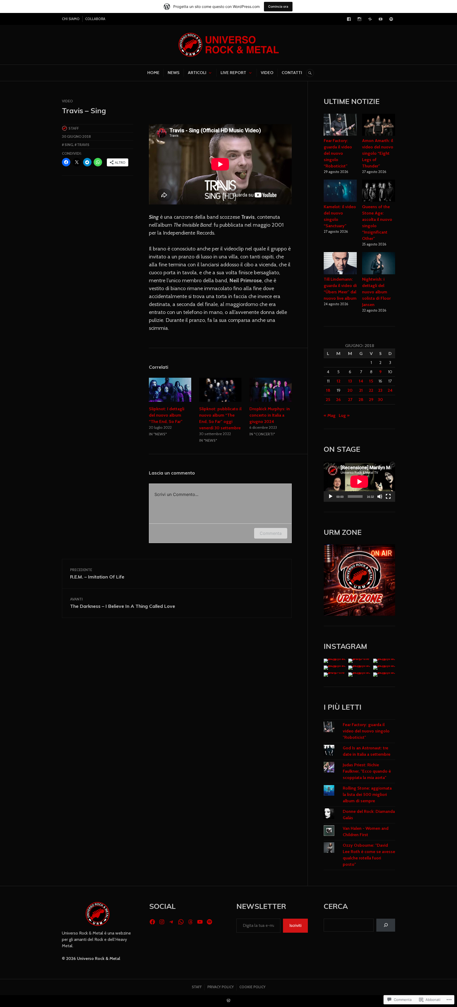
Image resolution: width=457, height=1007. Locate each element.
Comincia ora (278, 6)
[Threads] (190, 922)
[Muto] (379, 496)
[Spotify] (391, 19)
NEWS (174, 72)
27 (350, 399)
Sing (69, 145)
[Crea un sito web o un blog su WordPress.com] (228, 1001)
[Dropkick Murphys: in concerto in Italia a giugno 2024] (270, 390)
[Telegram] (370, 19)
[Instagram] (359, 19)
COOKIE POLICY (252, 987)
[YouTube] (381, 19)
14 (361, 381)
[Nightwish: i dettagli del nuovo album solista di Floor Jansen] (378, 264)
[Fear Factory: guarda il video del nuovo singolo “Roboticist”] (340, 126)
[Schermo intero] (388, 496)
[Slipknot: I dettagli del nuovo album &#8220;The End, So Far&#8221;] (170, 390)
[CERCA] (310, 73)
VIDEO (267, 72)
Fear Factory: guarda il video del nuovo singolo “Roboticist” (338, 153)
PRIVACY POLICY (220, 987)
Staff (73, 128)
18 (328, 390)
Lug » (344, 415)
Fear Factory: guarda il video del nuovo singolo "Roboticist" (366, 731)
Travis (83, 145)
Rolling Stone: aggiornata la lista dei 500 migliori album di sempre (367, 794)
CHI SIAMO (71, 19)
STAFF (197, 987)
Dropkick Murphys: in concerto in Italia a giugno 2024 (269, 415)
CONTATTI (292, 72)
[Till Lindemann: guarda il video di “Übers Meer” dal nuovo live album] (340, 264)
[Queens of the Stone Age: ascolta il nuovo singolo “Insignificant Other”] (378, 191)
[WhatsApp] (181, 922)
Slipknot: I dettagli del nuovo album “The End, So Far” (166, 415)
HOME (153, 72)
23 (380, 390)
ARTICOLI (197, 72)
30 (380, 399)
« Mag (330, 415)
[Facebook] (349, 19)
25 (328, 399)
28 (361, 399)
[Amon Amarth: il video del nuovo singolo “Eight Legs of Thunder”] (378, 126)
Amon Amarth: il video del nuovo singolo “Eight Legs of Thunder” (377, 153)
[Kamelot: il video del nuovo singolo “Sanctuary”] (340, 191)
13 (350, 381)
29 (371, 399)
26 (338, 399)
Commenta (271, 533)
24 (390, 390)
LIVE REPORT (233, 72)
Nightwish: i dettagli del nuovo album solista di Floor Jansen (376, 292)
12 (338, 381)
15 (371, 381)
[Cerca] (385, 925)
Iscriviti (295, 925)
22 (371, 390)
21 (361, 390)
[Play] (330, 496)
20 (350, 390)
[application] (359, 482)
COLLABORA (95, 19)
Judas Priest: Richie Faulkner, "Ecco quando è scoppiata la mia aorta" (367, 771)
